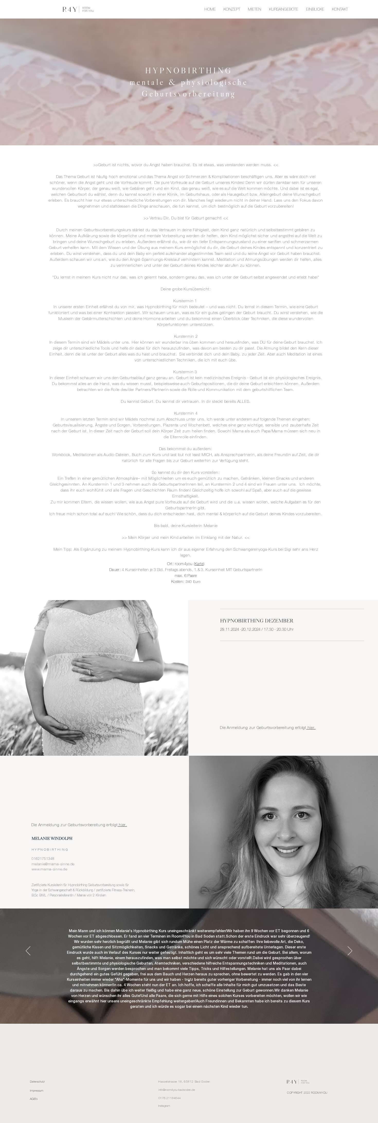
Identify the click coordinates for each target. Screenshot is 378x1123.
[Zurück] (28, 951)
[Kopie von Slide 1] (189, 981)
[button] (283, 9)
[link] (292, 621)
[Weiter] (350, 951)
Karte (199, 564)
